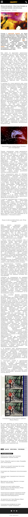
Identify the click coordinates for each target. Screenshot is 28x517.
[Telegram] (11, 511)
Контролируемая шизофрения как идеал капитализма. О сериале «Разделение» (11, 504)
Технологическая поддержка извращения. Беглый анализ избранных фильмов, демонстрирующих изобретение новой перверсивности (13, 494)
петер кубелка (13, 449)
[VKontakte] (16, 511)
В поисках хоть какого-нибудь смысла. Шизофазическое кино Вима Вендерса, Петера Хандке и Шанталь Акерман (12, 488)
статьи (2, 46)
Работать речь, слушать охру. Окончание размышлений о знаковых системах (11, 456)
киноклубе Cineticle (14, 33)
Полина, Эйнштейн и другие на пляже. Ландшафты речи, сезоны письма (13, 461)
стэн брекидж (21, 449)
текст (23, 40)
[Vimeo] (14, 511)
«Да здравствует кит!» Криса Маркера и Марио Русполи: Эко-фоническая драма (12, 499)
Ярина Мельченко (6, 10)
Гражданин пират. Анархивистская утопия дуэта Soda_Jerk (13, 477)
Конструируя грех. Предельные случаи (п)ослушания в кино (14, 471)
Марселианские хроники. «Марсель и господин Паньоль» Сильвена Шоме (12, 482)
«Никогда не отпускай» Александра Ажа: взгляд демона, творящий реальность (12, 466)
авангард (7, 449)
